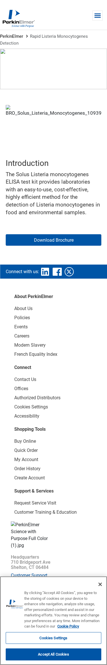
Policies (22, 317)
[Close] (100, 584)
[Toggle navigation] (97, 16)
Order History (27, 468)
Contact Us (25, 379)
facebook (57, 272)
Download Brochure (54, 240)
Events (21, 326)
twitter (69, 271)
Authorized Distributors (37, 397)
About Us (23, 308)
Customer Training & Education (45, 512)
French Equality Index (35, 354)
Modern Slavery (30, 345)
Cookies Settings (53, 638)
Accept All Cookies (53, 654)
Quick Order (26, 450)
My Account (26, 459)
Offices (21, 388)
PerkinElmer (11, 36)
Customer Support (29, 575)
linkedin (45, 271)
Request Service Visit (35, 503)
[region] (53, 620)
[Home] (18, 18)
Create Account (29, 478)
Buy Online (25, 441)
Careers (21, 336)
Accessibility (26, 416)
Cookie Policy (68, 626)
